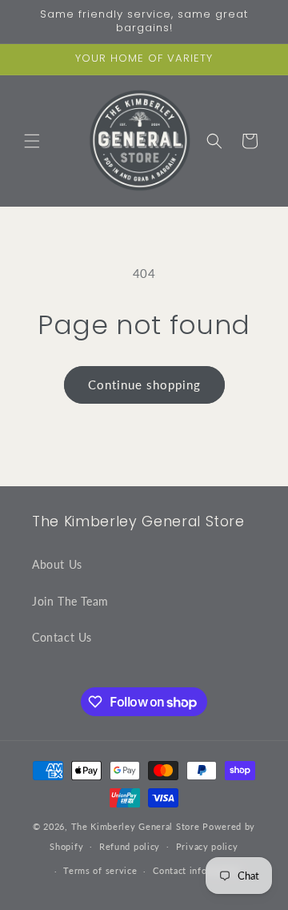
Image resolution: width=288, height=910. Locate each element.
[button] (32, 141)
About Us (57, 564)
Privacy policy (207, 846)
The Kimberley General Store (135, 826)
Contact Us (62, 637)
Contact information (196, 870)
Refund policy (129, 846)
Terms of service (100, 870)
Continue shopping (144, 384)
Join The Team (70, 601)
